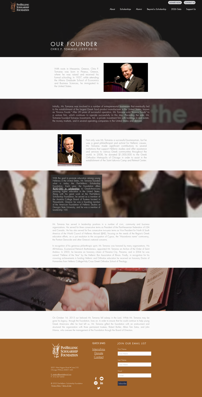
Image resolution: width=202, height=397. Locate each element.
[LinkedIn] (101, 383)
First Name (122, 349)
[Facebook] (96, 378)
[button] (112, 8)
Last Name (122, 360)
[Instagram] (96, 383)
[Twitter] (98, 388)
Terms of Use (66, 385)
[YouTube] (101, 378)
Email (120, 371)
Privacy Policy (56, 385)
